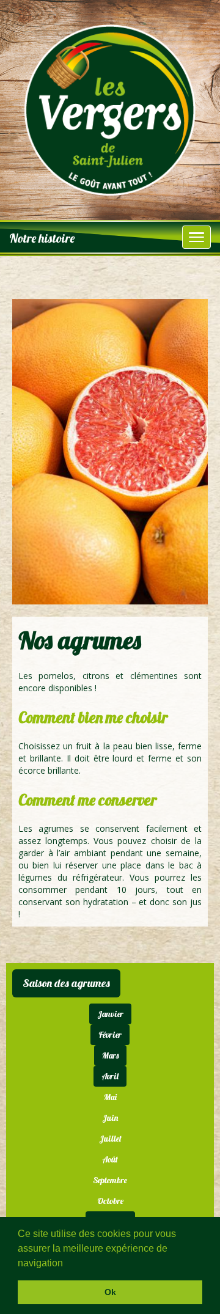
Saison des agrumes (66, 983)
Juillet (110, 1138)
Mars (110, 1055)
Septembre (110, 1180)
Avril (110, 1076)
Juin (110, 1117)
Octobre (110, 1200)
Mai (110, 1097)
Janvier (110, 1013)
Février (110, 1034)
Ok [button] (110, 1292)
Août (110, 1159)
